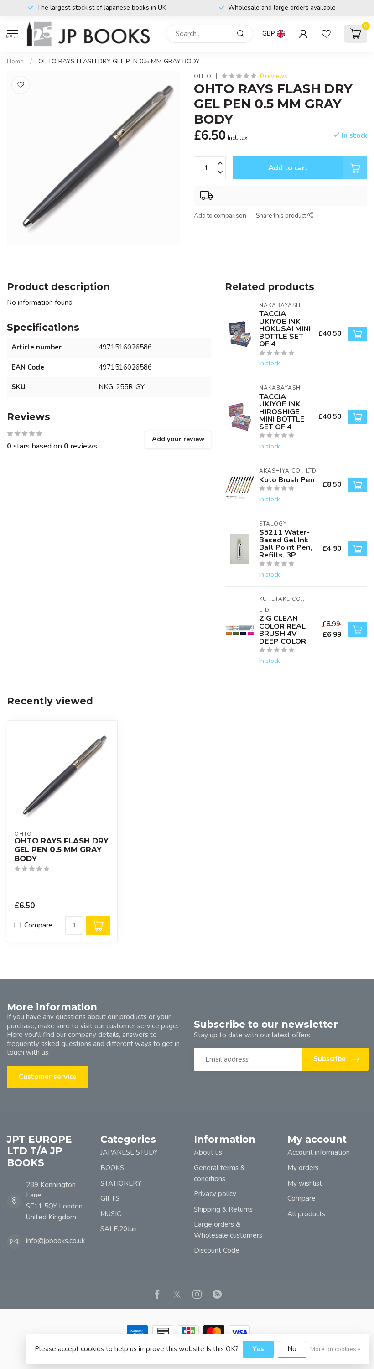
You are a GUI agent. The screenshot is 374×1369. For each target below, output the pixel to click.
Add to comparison (220, 215)
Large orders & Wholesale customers (228, 1230)
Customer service (48, 1076)
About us (208, 1152)
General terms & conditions (219, 1173)
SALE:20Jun (118, 1229)
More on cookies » (335, 1349)
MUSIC (110, 1213)
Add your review (178, 439)
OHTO (203, 76)
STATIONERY (120, 1183)
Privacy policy (215, 1193)
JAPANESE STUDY (129, 1152)
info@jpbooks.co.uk (55, 1240)
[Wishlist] (326, 34)
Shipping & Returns (223, 1209)
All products (306, 1213)
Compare (38, 925)
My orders (303, 1167)
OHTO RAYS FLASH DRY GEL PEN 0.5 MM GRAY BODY (119, 61)
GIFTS (109, 1198)
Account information (318, 1152)
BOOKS (112, 1167)
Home (15, 61)
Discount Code (216, 1250)
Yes (258, 1348)
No (291, 1348)
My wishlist (304, 1183)
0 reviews (273, 76)
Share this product (281, 215)
